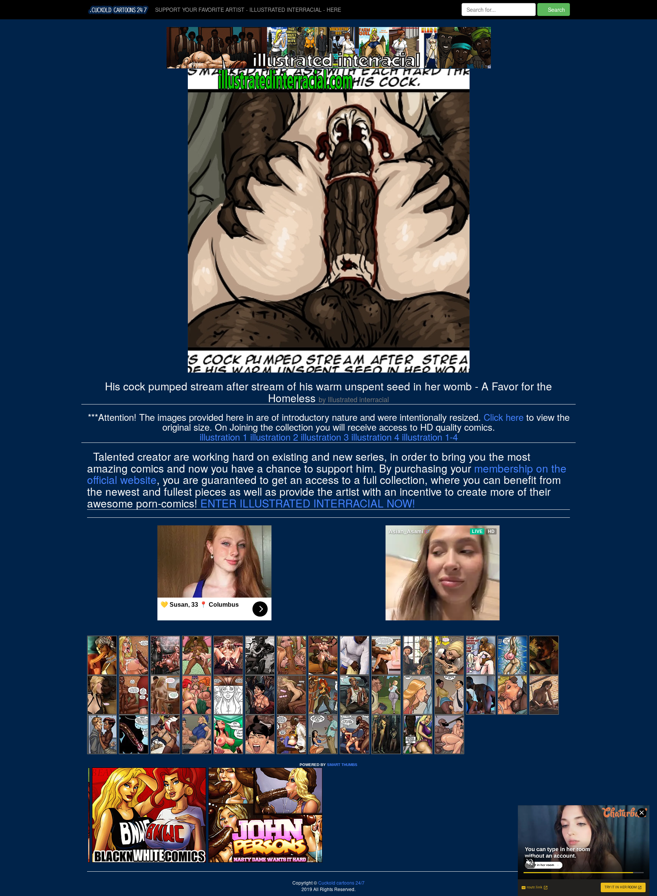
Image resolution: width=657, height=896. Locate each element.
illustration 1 (224, 436)
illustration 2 (274, 436)
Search (555, 9)
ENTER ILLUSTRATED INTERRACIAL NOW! (307, 503)
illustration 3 (325, 436)
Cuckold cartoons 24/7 (341, 882)
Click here (504, 416)
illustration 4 (375, 436)
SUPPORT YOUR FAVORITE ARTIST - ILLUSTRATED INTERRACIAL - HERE (248, 9)
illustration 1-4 (430, 436)
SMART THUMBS (342, 765)
